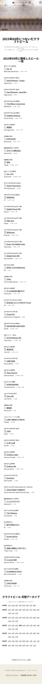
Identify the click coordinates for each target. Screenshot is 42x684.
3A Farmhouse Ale (14, 337)
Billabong (11, 232)
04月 (20, 605)
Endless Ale (11, 466)
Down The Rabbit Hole (16, 244)
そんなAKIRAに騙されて (16, 291)
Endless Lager (12, 454)
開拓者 (9, 408)
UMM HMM (11, 361)
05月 (23, 605)
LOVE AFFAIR (12, 583)
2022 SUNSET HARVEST (16, 490)
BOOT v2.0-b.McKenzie (16, 267)
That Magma (12, 513)
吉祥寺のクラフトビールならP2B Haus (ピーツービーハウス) (2, 2)
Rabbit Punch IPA (13, 209)
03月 (16, 605)
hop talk (10, 396)
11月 (13, 613)
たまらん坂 (11, 443)
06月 (27, 605)
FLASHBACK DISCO (14, 571)
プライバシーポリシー (12, 675)
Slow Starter (12, 373)
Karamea (10, 478)
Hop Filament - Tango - (16, 80)
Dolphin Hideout (13, 115)
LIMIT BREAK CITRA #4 (15, 419)
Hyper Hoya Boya (14, 185)
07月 (30, 605)
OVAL (9, 279)
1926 (8, 431)
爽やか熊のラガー (13, 525)
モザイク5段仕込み (14, 150)
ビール (16, 2)
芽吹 (8, 162)
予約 (26, 2)
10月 (9, 613)
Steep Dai (11, 314)
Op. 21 (9, 69)
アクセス (21, 2)
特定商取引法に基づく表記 (28, 675)
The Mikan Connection (16, 104)
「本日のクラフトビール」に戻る (21, 660)
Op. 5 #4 (10, 174)
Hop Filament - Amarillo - (17, 92)
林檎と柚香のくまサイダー (16, 548)
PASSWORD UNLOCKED (16, 326)
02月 (13, 605)
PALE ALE (10, 221)
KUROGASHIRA (12, 384)
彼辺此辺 (10, 349)
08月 (34, 605)
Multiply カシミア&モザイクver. (19, 302)
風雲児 (9, 127)
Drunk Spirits (12, 536)
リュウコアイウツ (13, 501)
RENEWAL (10, 197)
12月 (16, 613)
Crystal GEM (12, 560)
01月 (9, 605)
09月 (38, 610)
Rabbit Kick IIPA (13, 256)
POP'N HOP (11, 139)
